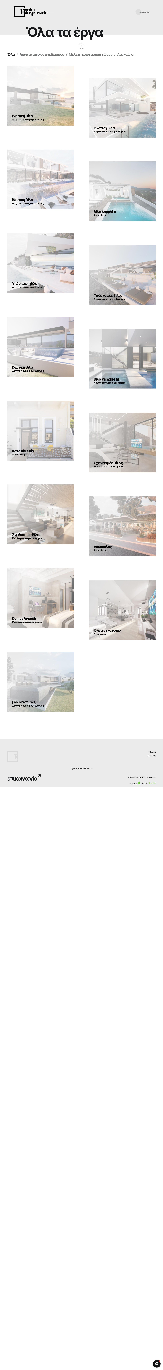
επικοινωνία (143, 12)
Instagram (152, 752)
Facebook (152, 756)
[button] (157, 1364)
